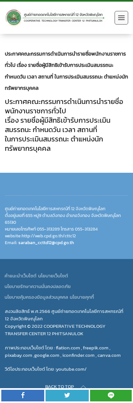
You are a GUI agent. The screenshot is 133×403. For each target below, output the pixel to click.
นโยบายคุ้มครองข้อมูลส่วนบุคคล (36, 297)
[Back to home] (55, 18)
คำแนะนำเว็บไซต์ (20, 275)
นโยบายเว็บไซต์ (53, 275)
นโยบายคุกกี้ (82, 297)
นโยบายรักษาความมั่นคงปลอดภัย (38, 286)
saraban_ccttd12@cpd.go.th (46, 242)
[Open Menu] (121, 18)
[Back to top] (83, 387)
